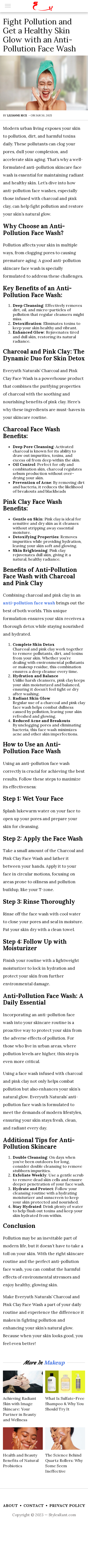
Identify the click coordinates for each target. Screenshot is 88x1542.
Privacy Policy (67, 1505)
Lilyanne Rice (17, 115)
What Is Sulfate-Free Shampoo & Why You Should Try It (64, 1403)
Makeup (54, 1362)
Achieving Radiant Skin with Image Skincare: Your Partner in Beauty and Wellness (19, 1409)
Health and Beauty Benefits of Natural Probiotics (21, 1460)
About (10, 1505)
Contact (33, 1505)
